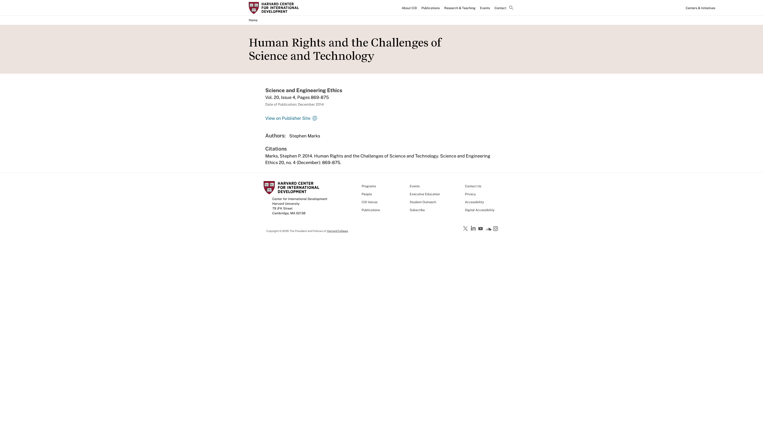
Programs (369, 186)
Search (511, 8)
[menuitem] (409, 9)
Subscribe (417, 210)
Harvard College (337, 231)
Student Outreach (423, 202)
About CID (409, 8)
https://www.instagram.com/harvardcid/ (496, 229)
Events (485, 8)
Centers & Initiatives (700, 8)
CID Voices (370, 202)
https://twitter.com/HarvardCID (466, 228)
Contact (500, 8)
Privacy (470, 194)
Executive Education (425, 194)
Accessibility (474, 202)
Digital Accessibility (480, 210)
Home (253, 20)
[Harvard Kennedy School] (280, 8)
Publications (430, 8)
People (367, 194)
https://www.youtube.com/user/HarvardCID (481, 229)
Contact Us (473, 186)
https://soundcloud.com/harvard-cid (489, 230)
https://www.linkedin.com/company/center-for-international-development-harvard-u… (474, 228)
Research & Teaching (459, 8)
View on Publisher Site (287, 118)
